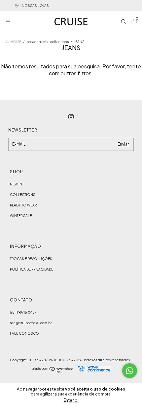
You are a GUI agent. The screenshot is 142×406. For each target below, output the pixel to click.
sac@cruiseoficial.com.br (31, 323)
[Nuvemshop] (52, 371)
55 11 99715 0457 (23, 312)
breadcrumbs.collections (47, 42)
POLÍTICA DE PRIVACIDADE (31, 269)
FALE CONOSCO (24, 333)
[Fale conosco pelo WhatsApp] (129, 370)
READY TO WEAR (23, 205)
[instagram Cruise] (71, 117)
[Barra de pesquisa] (123, 22)
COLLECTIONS (22, 195)
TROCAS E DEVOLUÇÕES (31, 259)
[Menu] (9, 22)
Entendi (71, 400)
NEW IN (16, 184)
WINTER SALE (21, 216)
